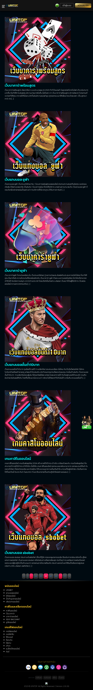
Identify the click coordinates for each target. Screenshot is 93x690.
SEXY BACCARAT (13, 619)
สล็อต (55, 677)
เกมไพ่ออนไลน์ (11, 631)
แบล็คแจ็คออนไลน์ (13, 648)
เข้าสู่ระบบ (66, 5)
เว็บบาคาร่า (10, 613)
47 (51, 576)
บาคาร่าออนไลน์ (12, 616)
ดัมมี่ (7, 651)
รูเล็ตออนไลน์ (11, 622)
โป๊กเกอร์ (9, 637)
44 (36, 576)
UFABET (9, 590)
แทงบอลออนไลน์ (12, 592)
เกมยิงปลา (47, 677)
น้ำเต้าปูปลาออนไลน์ (13, 598)
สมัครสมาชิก (83, 5)
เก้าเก (8, 645)
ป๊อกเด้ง (9, 639)
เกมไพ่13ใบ (10, 634)
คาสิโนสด (39, 677)
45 (41, 576)
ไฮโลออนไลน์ (10, 595)
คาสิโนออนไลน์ (11, 610)
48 (56, 576)
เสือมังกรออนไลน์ (12, 601)
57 (65, 576)
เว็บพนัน (61, 677)
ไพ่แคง (8, 642)
